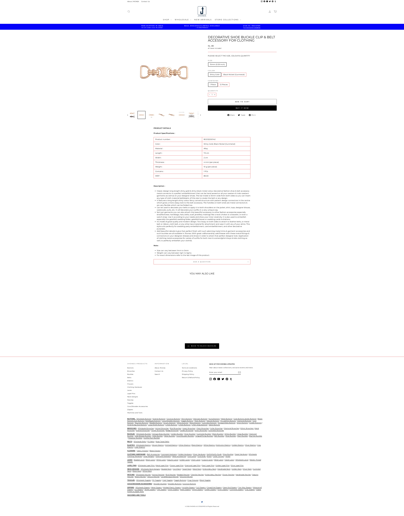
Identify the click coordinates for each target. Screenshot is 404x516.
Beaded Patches (183, 474)
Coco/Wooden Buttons (171, 421)
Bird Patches (171, 474)
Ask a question (202, 262)
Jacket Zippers (150, 489)
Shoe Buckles (230, 436)
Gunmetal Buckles (204, 434)
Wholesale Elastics (143, 445)
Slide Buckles (157, 436)
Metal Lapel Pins (162, 465)
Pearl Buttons (200, 421)
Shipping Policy (188, 374)
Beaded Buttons (156, 423)
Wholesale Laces (241, 460)
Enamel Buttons (159, 419)
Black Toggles (205, 480)
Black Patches (140, 476)
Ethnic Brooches (247, 428)
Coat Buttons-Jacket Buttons (245, 419)
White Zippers (197, 489)
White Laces (161, 460)
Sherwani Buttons (200, 419)
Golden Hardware (185, 454)
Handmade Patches (243, 474)
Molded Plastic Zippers (172, 487)
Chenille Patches (197, 474)
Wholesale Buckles (143, 434)
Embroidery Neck (209, 469)
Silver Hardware (199, 454)
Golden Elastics (238, 445)
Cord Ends (201, 456)
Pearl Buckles (242, 436)
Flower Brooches (158, 430)
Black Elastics (196, 445)
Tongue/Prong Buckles (204, 436)
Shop (166, 20)
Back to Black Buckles (203, 346)
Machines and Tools (134, 413)
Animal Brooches (162, 428)
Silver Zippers (223, 489)
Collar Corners (218, 456)
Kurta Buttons (214, 419)
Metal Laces (218, 460)
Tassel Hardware (241, 454)
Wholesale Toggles (143, 480)
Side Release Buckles (143, 436)
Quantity (213, 91)
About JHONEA (133, 1)
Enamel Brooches (143, 430)
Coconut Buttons (173, 419)
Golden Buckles (177, 434)
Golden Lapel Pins (222, 465)
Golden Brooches (186, 430)
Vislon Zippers (173, 489)
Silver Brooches (201, 430)
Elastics (130, 381)
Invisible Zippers (188, 487)
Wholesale (182, 20)
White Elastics (209, 445)
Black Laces (150, 460)
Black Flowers (155, 451)
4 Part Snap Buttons (199, 425)
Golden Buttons (255, 423)
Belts (129, 377)
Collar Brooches (216, 428)
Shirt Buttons (186, 419)
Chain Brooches (203, 428)
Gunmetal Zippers (236, 489)
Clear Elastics (140, 447)
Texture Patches (153, 476)
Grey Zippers (250, 489)
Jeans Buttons (214, 425)
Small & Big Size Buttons (137, 425)
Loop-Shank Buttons (156, 425)
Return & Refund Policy (191, 377)
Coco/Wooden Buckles (185, 436)
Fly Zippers (138, 489)
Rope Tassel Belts (162, 441)
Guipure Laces (207, 460)
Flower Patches (228, 474)
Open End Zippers (230, 487)
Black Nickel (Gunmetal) (234, 75)
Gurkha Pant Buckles (152, 438)
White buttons (182, 423)
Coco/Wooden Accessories (137, 406)
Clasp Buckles (242, 434)
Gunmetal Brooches (216, 430)
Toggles (130, 403)
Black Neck (137, 471)
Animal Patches (158, 474)
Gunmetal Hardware (169, 454)
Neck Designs (132, 397)
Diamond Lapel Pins (192, 465)
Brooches (131, 371)
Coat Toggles (167, 480)
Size (210, 60)
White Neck (147, 471)
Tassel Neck (186, 469)
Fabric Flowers (142, 451)
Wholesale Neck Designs (150, 469)
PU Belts (151, 441)
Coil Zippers (201, 487)
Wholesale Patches (143, 474)
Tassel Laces (229, 460)
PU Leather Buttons (228, 421)
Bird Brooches (175, 428)
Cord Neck (177, 469)
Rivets (209, 456)
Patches (130, 400)
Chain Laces (195, 460)
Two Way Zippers (245, 487)
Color (211, 70)
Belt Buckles (219, 436)
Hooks (227, 456)
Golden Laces (184, 460)
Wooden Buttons (175, 484)
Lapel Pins (131, 393)
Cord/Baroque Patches (170, 476)
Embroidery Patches (213, 474)
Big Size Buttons (141, 423)
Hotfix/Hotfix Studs (214, 454)
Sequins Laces (172, 460)
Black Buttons (195, 423)
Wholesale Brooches (146, 428)
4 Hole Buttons (171, 425)
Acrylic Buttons (169, 423)
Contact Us (145, 1)
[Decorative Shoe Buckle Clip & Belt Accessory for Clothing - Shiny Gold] (144, 326)
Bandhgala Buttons (153, 421)
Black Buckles (217, 434)
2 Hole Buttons (185, 425)
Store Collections (227, 20)
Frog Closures (192, 480)
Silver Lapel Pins (237, 465)
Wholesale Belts (140, 441)
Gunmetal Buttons (209, 423)
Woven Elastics (158, 445)
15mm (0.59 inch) (217, 64)
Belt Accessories (153, 454)
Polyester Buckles (135, 438)
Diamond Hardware (163, 456)
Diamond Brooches (231, 428)
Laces (129, 390)
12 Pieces (224, 85)
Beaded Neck (166, 469)
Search (157, 374)
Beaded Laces (139, 460)
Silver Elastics (250, 445)
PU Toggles (156, 480)
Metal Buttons (226, 419)
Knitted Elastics (171, 445)
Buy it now (242, 108)
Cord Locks (191, 456)
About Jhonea (160, 368)
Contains (213, 81)
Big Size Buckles (255, 436)
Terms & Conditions (189, 368)
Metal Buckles (169, 436)
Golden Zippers (210, 489)
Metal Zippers (156, 487)
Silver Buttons (242, 423)
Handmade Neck (223, 469)
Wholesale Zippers (143, 487)
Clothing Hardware (134, 387)
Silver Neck (247, 469)
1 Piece (213, 85)
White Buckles (230, 434)
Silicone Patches (186, 476)
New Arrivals (203, 20)
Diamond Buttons (244, 421)
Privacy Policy (187, 371)
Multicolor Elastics (223, 445)
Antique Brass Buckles (160, 434)
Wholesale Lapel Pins (146, 465)
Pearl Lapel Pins (208, 465)
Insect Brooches (189, 428)
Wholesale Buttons (143, 419)
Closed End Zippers (214, 487)
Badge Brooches (172, 430)
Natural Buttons (213, 421)
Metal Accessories (179, 456)
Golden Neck (236, 469)
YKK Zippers (161, 489)
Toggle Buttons (187, 421)
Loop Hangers (148, 456)
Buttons (130, 368)
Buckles (130, 374)
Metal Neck (197, 469)
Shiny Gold (214, 75)
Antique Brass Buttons (226, 423)
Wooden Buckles (160, 484)
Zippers (130, 409)
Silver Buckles (189, 434)
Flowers (130, 384)
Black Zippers (185, 489)
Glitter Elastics (185, 445)
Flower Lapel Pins (176, 465)
